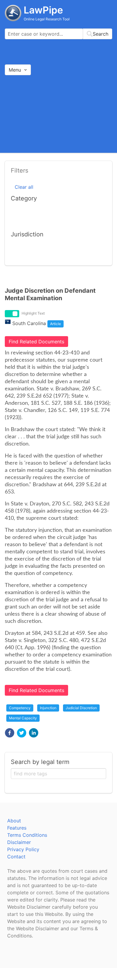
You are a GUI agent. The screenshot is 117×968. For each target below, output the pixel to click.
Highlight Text (33, 313)
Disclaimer (19, 842)
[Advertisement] (58, 113)
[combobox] (58, 33)
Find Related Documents (36, 342)
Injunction (48, 708)
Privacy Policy (23, 849)
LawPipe (43, 10)
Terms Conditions (27, 835)
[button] (9, 733)
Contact (16, 857)
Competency (20, 708)
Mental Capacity (23, 718)
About (14, 821)
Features (16, 828)
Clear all (24, 187)
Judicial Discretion (81, 708)
